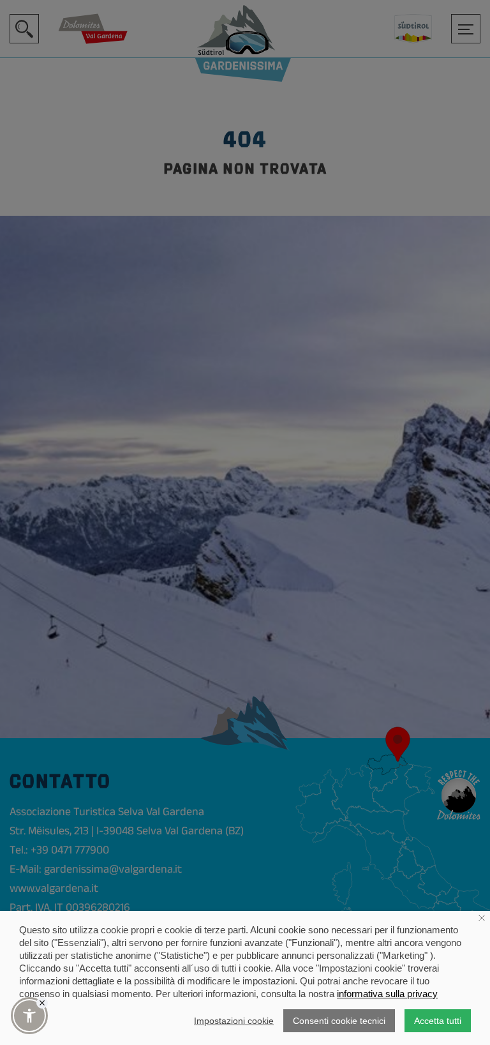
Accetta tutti (437, 1021)
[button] (29, 1015)
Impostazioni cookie (234, 1021)
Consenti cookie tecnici (339, 1021)
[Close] (42, 1003)
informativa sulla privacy (387, 993)
